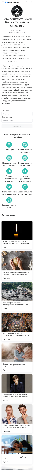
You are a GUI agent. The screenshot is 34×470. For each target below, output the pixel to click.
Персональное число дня (25, 151)
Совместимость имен (9, 206)
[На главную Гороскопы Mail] (13, 2)
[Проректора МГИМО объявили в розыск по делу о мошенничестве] (17, 388)
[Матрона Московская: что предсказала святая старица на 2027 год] (17, 327)
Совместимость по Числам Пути (25, 193)
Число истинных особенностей (9, 193)
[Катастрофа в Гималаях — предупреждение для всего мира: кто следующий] (17, 296)
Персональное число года (25, 164)
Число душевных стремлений (25, 178)
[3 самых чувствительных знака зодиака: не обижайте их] (17, 357)
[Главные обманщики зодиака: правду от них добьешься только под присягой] (17, 418)
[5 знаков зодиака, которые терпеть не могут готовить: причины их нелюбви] (17, 265)
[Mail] (6, 2)
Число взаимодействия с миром (9, 178)
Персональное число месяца (9, 164)
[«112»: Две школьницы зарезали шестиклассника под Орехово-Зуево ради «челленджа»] (17, 235)
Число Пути (9, 150)
